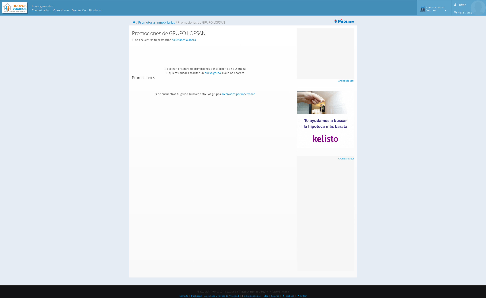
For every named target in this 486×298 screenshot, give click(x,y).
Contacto (183, 296)
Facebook (289, 296)
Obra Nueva (61, 10)
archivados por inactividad (238, 94)
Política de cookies (251, 296)
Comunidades (41, 10)
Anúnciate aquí (346, 80)
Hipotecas (95, 10)
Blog (266, 296)
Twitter (303, 296)
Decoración (79, 10)
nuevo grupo (213, 73)
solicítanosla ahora (184, 40)
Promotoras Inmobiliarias (156, 22)
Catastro (275, 296)
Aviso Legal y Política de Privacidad (221, 296)
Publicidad (196, 296)
